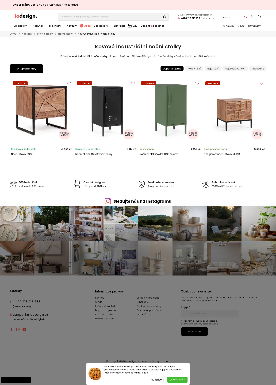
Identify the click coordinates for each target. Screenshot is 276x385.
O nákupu (142, 302)
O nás (98, 302)
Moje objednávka (105, 318)
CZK (225, 17)
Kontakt (99, 297)
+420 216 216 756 (190, 18)
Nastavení (157, 379)
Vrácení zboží (144, 314)
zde (146, 372)
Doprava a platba (105, 310)
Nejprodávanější (235, 68)
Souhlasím (179, 379)
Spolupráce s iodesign (149, 306)
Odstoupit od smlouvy (16, 379)
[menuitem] (22, 27)
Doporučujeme (172, 68)
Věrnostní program (148, 297)
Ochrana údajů (104, 314)
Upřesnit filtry (28, 68)
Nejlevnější (194, 68)
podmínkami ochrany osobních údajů (199, 323)
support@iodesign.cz (30, 314)
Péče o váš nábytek (106, 306)
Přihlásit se (194, 331)
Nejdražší (212, 68)
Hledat (165, 17)
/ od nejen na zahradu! (46, 5)
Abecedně (258, 68)
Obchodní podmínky (149, 310)
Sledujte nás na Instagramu (142, 201)
